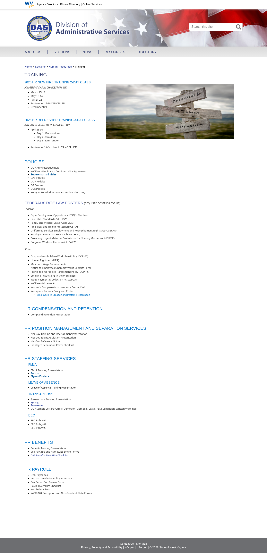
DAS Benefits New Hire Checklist (49, 455)
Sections (40, 66)
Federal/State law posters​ (53, 203)
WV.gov (129, 547)
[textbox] (216, 27)
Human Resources (60, 66)
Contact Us (127, 543)
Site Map (141, 543)
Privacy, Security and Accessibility (101, 547)
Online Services (92, 4)
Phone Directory (70, 4)
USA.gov (141, 547)
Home (28, 66)
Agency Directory (47, 4)
